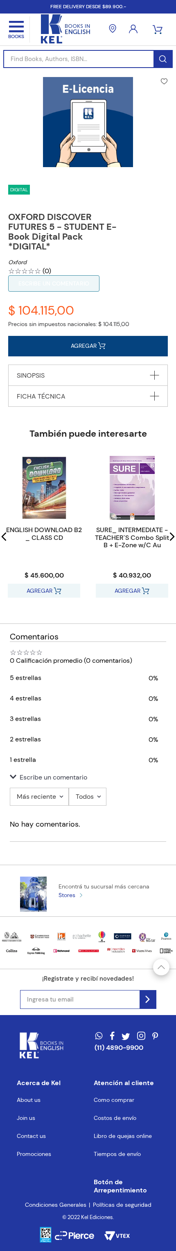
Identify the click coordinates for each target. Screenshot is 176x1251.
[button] (4, 537)
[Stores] (112, 29)
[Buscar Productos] (162, 59)
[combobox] (88, 59)
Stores (67, 895)
